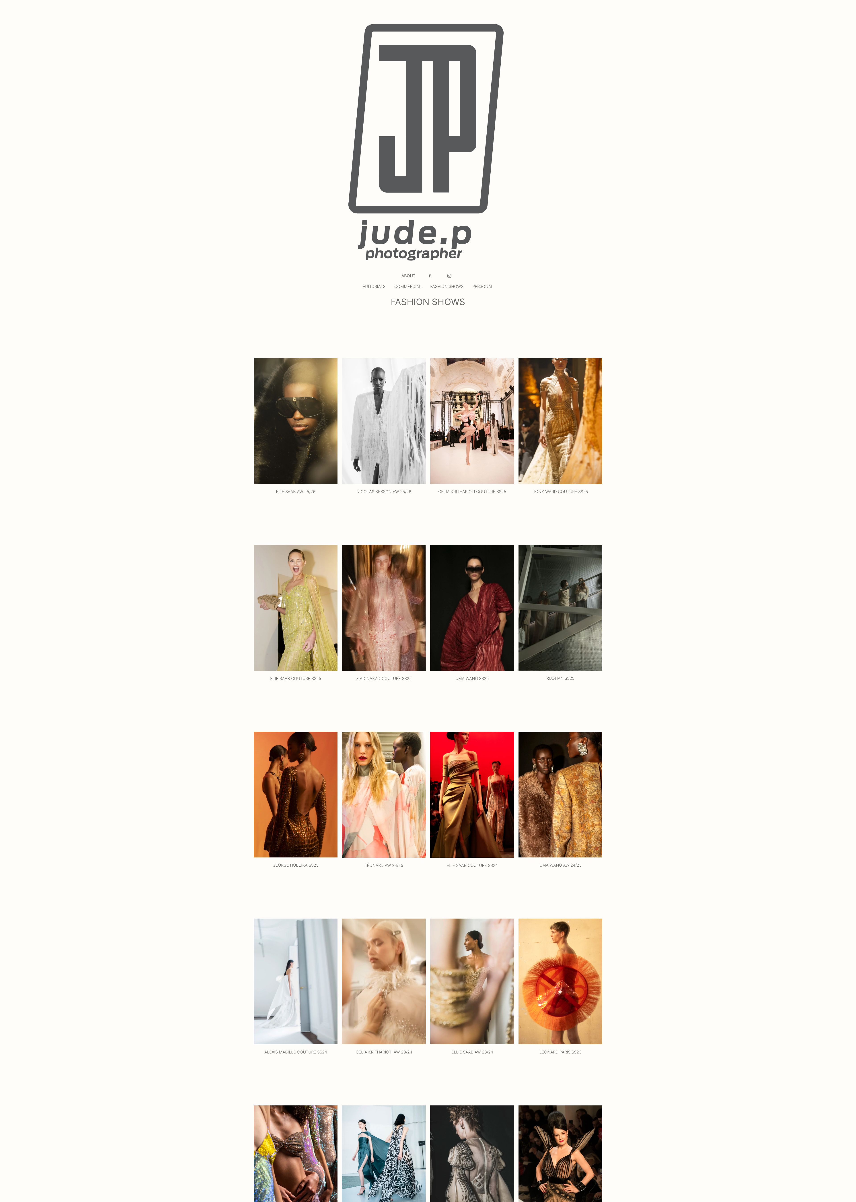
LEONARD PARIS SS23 (560, 1052)
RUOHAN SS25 (560, 678)
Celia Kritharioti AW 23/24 (384, 1052)
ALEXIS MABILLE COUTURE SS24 (295, 1052)
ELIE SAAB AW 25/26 (295, 491)
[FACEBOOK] (429, 276)
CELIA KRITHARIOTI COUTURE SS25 (472, 491)
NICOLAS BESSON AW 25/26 (383, 491)
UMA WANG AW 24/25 (560, 865)
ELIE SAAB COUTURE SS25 (295, 678)
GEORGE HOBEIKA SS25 (296, 865)
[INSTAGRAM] (449, 276)
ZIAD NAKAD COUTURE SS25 (384, 678)
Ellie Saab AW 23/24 (472, 1052)
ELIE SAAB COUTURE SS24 (472, 865)
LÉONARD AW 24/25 (384, 865)
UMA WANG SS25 (472, 678)
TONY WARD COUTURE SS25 (560, 491)
